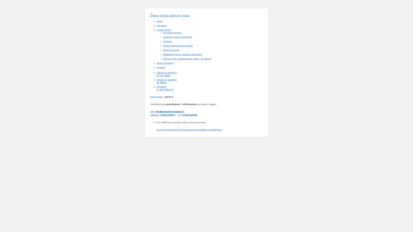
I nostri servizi (163, 30)
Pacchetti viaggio (172, 32)
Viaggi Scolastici (165, 63)
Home (159, 21)
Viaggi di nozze (171, 50)
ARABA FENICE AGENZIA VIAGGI (170, 15)
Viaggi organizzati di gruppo (178, 45)
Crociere (167, 41)
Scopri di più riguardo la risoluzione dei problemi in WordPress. (189, 129)
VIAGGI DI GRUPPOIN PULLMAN (166, 74)
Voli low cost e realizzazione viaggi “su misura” (187, 58)
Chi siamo (161, 25)
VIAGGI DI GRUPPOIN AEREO (166, 81)
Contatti (160, 67)
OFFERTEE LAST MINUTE (165, 88)
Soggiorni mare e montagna (177, 37)
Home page (156, 96)
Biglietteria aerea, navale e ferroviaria (182, 54)
